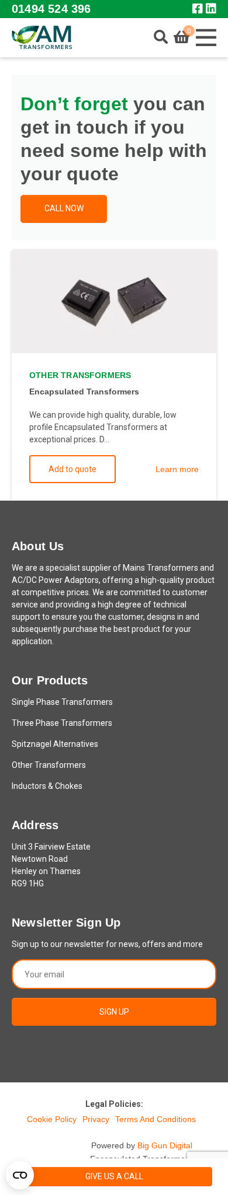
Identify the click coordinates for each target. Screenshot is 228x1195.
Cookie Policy (52, 1119)
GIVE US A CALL (114, 1176)
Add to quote (72, 469)
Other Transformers (49, 765)
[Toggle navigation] (205, 37)
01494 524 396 (51, 8)
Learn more (177, 469)
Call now (64, 208)
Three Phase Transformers (62, 723)
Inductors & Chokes (47, 786)
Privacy (95, 1119)
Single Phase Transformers (62, 702)
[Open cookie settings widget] (20, 1175)
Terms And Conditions (155, 1119)
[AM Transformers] (42, 38)
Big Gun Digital (164, 1145)
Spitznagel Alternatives (55, 744)
